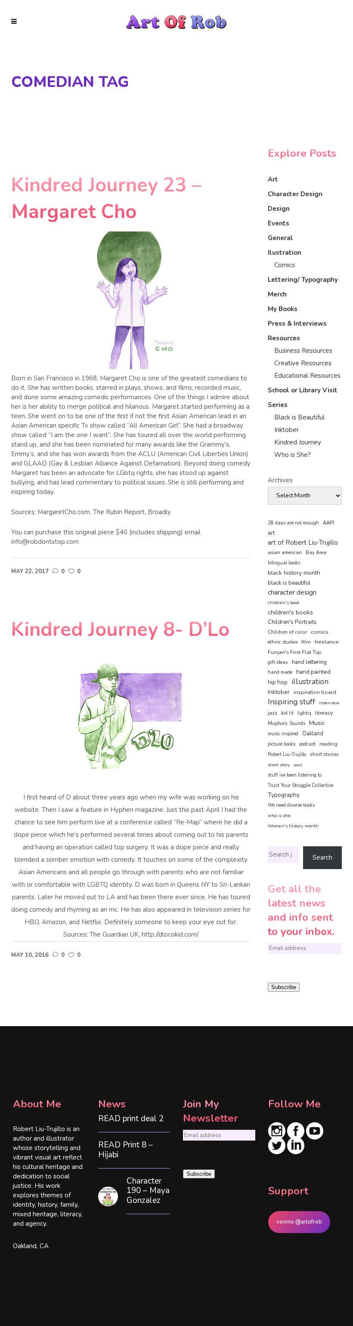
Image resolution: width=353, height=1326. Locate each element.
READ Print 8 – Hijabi (125, 1150)
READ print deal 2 (131, 1119)
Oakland (312, 733)
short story (279, 765)
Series (278, 405)
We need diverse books (291, 805)
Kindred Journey (297, 442)
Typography (284, 795)
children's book (284, 602)
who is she (279, 815)
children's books (290, 612)
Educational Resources (307, 375)
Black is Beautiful (299, 417)
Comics (284, 265)
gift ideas (278, 662)
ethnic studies (282, 642)
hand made (280, 672)
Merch (277, 294)
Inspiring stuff (291, 701)
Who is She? (292, 454)
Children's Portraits (292, 622)
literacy (324, 712)
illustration (309, 682)
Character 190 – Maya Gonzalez (148, 1191)
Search (322, 857)
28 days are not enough (293, 523)
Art (273, 179)
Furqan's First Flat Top (294, 652)
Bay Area (316, 552)
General (280, 238)
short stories (324, 754)
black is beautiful (289, 583)
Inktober (286, 430)
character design (292, 592)
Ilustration (284, 252)
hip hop (278, 682)
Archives (280, 480)
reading (328, 743)
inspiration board (315, 692)
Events (278, 223)
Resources (284, 338)
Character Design (295, 194)
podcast (307, 744)
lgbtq (304, 712)
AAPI (328, 522)
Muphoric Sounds (286, 723)
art (271, 533)
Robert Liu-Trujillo (287, 754)
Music (317, 723)
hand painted (313, 672)
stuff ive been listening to (295, 775)
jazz (272, 712)
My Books (282, 309)
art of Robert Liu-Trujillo (303, 542)
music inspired (283, 734)
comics (319, 631)
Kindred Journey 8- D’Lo (120, 630)
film (306, 641)
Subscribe (283, 987)
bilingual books (284, 563)
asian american (285, 552)
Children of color (287, 632)
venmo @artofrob (299, 1222)
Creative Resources (302, 363)
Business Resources (303, 350)
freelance (327, 641)
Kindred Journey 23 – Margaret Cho (106, 198)
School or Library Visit (303, 390)
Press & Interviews (297, 323)
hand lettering (309, 662)
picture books (281, 744)
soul (298, 765)
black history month (294, 573)
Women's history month (293, 826)
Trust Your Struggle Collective (300, 785)
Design (279, 208)
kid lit (287, 713)
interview (329, 703)
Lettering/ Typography (303, 279)
